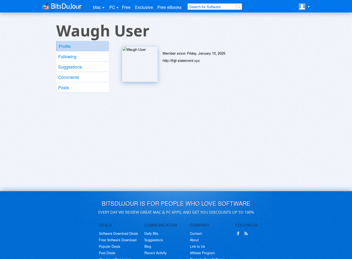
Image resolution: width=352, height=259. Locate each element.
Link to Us (197, 246)
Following (67, 56)
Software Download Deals (118, 233)
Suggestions (70, 67)
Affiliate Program (202, 252)
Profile (65, 46)
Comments (68, 77)
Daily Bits (151, 233)
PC (112, 7)
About (194, 239)
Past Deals (107, 252)
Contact (196, 233)
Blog (147, 246)
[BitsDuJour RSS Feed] (247, 233)
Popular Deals (109, 246)
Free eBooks (169, 7)
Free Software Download (117, 239)
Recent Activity (155, 252)
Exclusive (144, 7)
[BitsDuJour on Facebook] (239, 233)
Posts (63, 87)
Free (126, 7)
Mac (97, 7)
